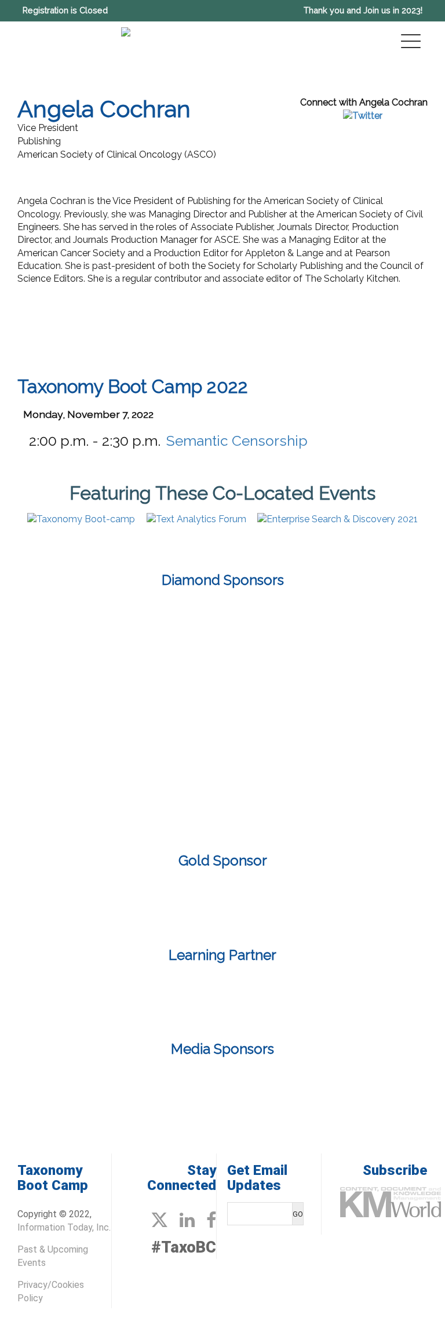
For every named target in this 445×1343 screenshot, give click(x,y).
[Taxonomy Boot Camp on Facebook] (211, 1220)
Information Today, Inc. (64, 1227)
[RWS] (87, 746)
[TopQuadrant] (290, 806)
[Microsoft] (87, 686)
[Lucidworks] (358, 627)
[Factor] (222, 903)
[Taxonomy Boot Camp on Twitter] (159, 1220)
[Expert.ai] (222, 627)
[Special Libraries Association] (222, 995)
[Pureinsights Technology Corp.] (358, 686)
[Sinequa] (358, 746)
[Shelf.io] (222, 746)
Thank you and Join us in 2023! (363, 10)
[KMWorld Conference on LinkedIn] (187, 1220)
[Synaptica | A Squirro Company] (155, 806)
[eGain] (87, 627)
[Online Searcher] (267, 1086)
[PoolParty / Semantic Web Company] (222, 686)
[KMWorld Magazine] (178, 1086)
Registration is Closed (65, 10)
